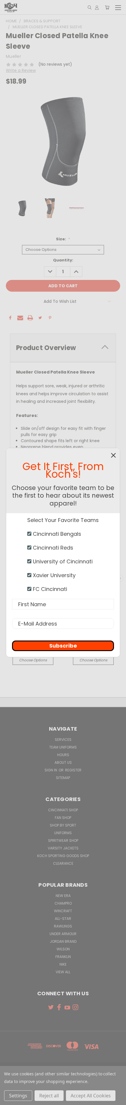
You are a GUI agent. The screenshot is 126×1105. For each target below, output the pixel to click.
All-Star (63, 918)
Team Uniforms (63, 747)
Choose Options (33, 660)
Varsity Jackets (63, 848)
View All (63, 971)
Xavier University (53, 575)
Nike (63, 964)
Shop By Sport (63, 825)
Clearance (63, 863)
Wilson (63, 949)
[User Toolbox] (97, 7)
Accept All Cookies (91, 1095)
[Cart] (107, 7)
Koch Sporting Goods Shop (63, 855)
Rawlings (63, 926)
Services (63, 739)
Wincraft (63, 910)
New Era (63, 895)
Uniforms (63, 832)
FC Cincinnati (49, 589)
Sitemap (63, 777)
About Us (63, 762)
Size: (63, 239)
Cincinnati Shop (63, 809)
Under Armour (63, 933)
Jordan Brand (63, 941)
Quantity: (63, 260)
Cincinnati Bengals (56, 534)
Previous (9, 1099)
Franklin (63, 956)
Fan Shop (63, 817)
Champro (63, 903)
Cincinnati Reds (52, 547)
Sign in (51, 770)
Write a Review (21, 70)
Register (73, 770)
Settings (18, 1095)
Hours (63, 754)
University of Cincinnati (62, 561)
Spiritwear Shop (63, 840)
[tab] (63, 348)
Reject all (49, 1095)
